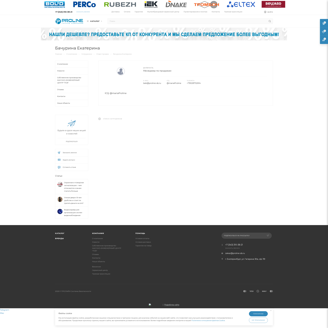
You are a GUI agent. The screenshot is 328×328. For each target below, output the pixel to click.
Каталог (59, 233)
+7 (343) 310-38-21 (63, 12)
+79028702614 (194, 83)
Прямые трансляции (101, 274)
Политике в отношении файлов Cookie (208, 320)
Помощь (140, 233)
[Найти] (270, 21)
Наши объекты (98, 261)
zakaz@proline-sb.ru (235, 253)
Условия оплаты (142, 238)
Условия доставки (143, 242)
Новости (95, 242)
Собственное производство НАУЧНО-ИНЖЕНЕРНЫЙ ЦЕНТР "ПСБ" (106, 248)
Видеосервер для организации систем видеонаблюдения (73, 212)
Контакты (96, 258)
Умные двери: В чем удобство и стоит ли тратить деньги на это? (73, 200)
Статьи (58, 176)
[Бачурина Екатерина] (121, 71)
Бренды (59, 238)
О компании (97, 238)
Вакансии (96, 267)
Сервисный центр (100, 270)
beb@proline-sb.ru (152, 83)
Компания (98, 233)
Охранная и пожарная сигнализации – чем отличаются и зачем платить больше (74, 186)
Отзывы (95, 254)
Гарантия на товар (143, 246)
